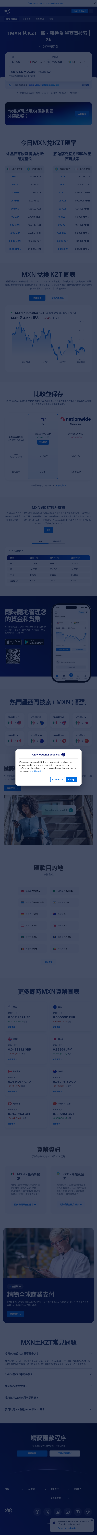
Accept (71, 779)
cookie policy (36, 771)
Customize (57, 779)
